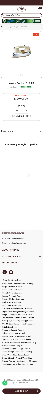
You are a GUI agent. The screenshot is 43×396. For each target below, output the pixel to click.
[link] (21, 208)
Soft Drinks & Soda (9, 327)
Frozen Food (23, 355)
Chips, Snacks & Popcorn (12, 287)
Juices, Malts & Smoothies (24, 324)
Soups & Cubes (8, 315)
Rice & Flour (27, 315)
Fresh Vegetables (9, 355)
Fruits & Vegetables (24, 358)
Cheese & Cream (9, 346)
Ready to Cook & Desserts (27, 361)
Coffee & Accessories (11, 343)
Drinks (30, 321)
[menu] (2, 9)
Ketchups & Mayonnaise (12, 308)
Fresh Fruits (26, 352)
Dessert (16, 352)
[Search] (21, 15)
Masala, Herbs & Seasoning (13, 299)
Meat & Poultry (8, 361)
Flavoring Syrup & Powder (13, 330)
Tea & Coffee (7, 324)
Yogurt (20, 346)
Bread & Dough (8, 358)
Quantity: (22, 106)
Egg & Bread (25, 349)
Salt (4, 321)
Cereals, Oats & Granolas (12, 293)
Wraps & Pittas (29, 318)
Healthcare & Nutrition (12, 318)
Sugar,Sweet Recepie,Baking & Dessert (18, 312)
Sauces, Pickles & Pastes (12, 296)
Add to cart (21, 391)
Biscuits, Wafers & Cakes (12, 290)
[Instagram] (11, 272)
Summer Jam (27, 364)
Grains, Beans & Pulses (11, 302)
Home (3, 27)
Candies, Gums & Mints (22, 284)
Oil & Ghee (28, 308)
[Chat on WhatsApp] (4, 383)
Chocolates (7, 284)
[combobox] (21, 15)
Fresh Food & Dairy (28, 343)
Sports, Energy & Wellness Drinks (16, 336)
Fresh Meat (7, 352)
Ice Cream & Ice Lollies (11, 364)
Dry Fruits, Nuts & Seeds (12, 305)
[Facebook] (4, 272)
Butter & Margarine (10, 349)
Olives (18, 315)
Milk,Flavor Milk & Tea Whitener (16, 339)
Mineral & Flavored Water (13, 333)
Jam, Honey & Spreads (16, 321)
